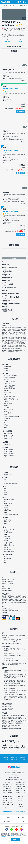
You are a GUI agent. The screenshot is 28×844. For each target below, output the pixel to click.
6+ (23, 188)
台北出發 (4, 6)
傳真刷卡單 (20, 807)
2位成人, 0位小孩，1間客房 (14, 46)
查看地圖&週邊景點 (19, 30)
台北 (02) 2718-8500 (20, 784)
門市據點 (21, 817)
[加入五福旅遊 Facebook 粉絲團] (6, 829)
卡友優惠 (20, 802)
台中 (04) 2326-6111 (7, 788)
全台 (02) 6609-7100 (7, 807)
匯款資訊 (20, 800)
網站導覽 (22, 760)
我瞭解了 (15, 839)
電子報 (20, 804)
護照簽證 (20, 798)
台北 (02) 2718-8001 (7, 798)
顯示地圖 (14, 258)
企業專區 (7, 821)
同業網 (21, 821)
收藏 (4, 28)
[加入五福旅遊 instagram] (21, 829)
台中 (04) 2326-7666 (7, 800)
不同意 (12, 835)
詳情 (22, 80)
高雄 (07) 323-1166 (7, 792)
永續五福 (22, 757)
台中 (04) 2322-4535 (20, 788)
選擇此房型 (20, 111)
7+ (23, 126)
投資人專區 (14, 757)
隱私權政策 (14, 760)
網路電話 (7, 817)
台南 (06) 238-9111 (7, 790)
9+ (23, 65)
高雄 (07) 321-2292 (7, 802)
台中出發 (21, 6)
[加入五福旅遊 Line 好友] (21, 2)
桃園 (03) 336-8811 (7, 786)
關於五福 (5, 757)
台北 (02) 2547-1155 (7, 784)
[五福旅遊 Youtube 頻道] (16, 829)
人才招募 (5, 760)
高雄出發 (13, 6)
